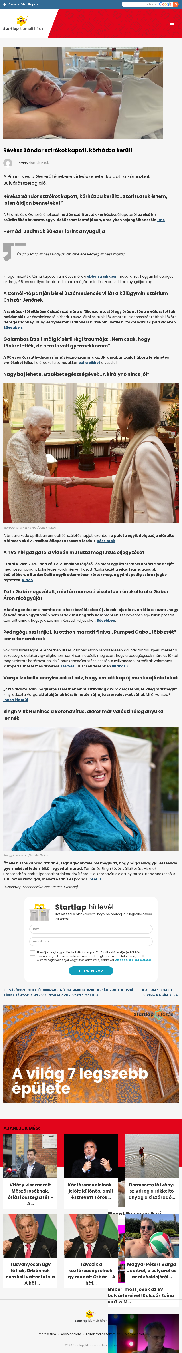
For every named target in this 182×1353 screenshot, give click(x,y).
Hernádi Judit (107, 990)
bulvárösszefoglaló (22, 990)
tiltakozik (120, 666)
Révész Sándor (16, 995)
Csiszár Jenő (54, 990)
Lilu (144, 990)
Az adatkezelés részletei (133, 960)
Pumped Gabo (160, 990)
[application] (91, 1054)
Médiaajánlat (134, 1334)
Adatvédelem (71, 1334)
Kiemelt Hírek (39, 162)
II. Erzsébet (130, 990)
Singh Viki (39, 995)
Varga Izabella (85, 995)
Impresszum (47, 1334)
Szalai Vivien (60, 995)
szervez (67, 666)
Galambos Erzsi (80, 990)
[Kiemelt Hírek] (25, 23)
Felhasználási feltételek (103, 1334)
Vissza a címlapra (162, 995)
